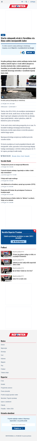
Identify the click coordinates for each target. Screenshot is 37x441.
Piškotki (3, 405)
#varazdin (27, 156)
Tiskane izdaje (5, 372)
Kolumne (3, 358)
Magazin (3, 362)
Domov (3, 345)
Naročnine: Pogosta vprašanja (9, 398)
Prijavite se (17, 428)
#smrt (22, 156)
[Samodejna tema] (22, 2)
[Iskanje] (26, 1)
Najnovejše (4, 348)
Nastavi (29, 53)
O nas (2, 381)
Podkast (3, 369)
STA (3, 103)
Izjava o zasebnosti (6, 402)
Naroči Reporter (19, 242)
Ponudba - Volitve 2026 (7, 409)
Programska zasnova (6, 388)
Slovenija (3, 352)
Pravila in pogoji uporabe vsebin (9, 395)
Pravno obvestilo (5, 391)
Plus (2, 365)
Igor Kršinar (4, 174)
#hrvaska (14, 156)
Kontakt (3, 384)
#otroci (19, 156)
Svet (3, 35)
